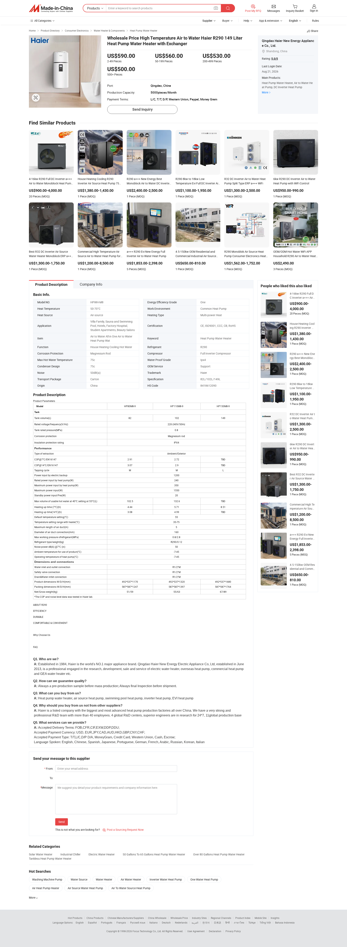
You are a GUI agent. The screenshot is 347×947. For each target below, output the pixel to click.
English (80, 922)
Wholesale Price (179, 917)
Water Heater (104, 879)
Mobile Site (260, 917)
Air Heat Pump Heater (45, 888)
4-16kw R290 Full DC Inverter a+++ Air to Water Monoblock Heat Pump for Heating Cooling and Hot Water (302, 296)
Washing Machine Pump (47, 879)
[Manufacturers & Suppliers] (51, 8)
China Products (95, 917)
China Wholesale (157, 917)
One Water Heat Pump (204, 879)
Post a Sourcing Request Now (123, 830)
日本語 (217, 922)
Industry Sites (199, 917)
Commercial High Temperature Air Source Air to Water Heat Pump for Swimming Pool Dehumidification (302, 507)
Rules (315, 20)
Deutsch (166, 922)
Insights (275, 917)
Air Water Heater (131, 879)
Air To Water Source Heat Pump (130, 888)
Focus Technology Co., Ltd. (147, 931)
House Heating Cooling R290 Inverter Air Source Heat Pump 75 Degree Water (302, 326)
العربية (195, 922)
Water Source (79, 879)
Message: (46, 787)
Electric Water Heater (102, 854)
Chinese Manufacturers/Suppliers (126, 917)
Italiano (153, 922)
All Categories (42, 20)
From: (48, 768)
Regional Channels (221, 917)
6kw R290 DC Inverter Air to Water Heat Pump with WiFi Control (302, 446)
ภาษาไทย (239, 922)
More (265, 92)
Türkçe (251, 922)
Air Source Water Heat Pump (85, 888)
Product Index (242, 917)
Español (92, 922)
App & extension (269, 20)
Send (61, 822)
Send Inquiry (142, 109)
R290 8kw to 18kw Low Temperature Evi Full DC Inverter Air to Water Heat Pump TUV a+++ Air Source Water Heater (302, 386)
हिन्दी (227, 922)
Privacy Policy (233, 931)
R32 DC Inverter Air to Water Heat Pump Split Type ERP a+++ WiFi (302, 416)
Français (121, 922)
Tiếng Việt (265, 922)
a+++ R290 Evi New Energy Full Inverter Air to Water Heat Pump (302, 537)
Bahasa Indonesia (285, 922)
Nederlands (181, 922)
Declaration (215, 931)
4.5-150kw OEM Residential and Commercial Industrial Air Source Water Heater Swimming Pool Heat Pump (302, 567)
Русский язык (137, 922)
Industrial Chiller (70, 854)
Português (106, 922)
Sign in (314, 10)
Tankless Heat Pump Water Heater (50, 858)
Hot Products (75, 917)
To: (51, 778)
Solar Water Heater (40, 854)
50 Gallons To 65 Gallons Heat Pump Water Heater (154, 854)
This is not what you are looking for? (77, 830)
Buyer (226, 20)
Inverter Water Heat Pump (166, 879)
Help (246, 20)
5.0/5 (274, 58)
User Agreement (196, 931)
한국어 (206, 922)
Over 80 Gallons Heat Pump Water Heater (219, 854)
